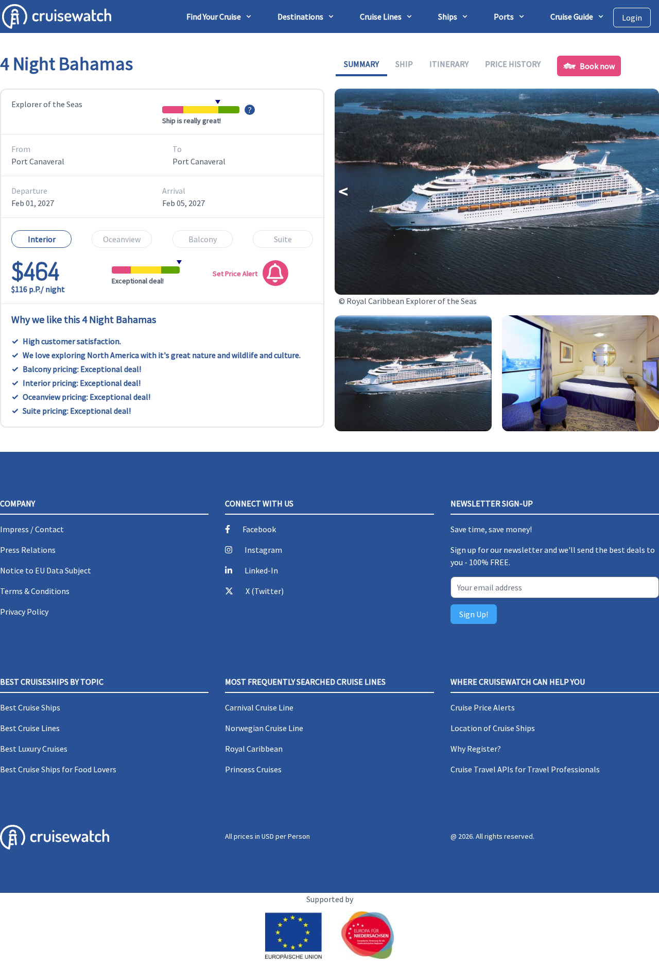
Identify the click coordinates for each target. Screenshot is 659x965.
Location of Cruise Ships (492, 728)
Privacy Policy (24, 611)
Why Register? (475, 748)
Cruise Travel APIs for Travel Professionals (525, 769)
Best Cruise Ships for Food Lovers (58, 769)
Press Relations (28, 550)
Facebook (259, 529)
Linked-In (261, 570)
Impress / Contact (32, 529)
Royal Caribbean (254, 748)
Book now (597, 66)
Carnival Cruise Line (259, 707)
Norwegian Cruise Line (264, 728)
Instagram (263, 550)
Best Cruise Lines (30, 728)
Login (632, 17)
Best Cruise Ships (30, 707)
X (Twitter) (265, 591)
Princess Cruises (253, 769)
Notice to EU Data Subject (45, 570)
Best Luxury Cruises (33, 748)
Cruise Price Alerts (482, 707)
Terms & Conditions (35, 591)
